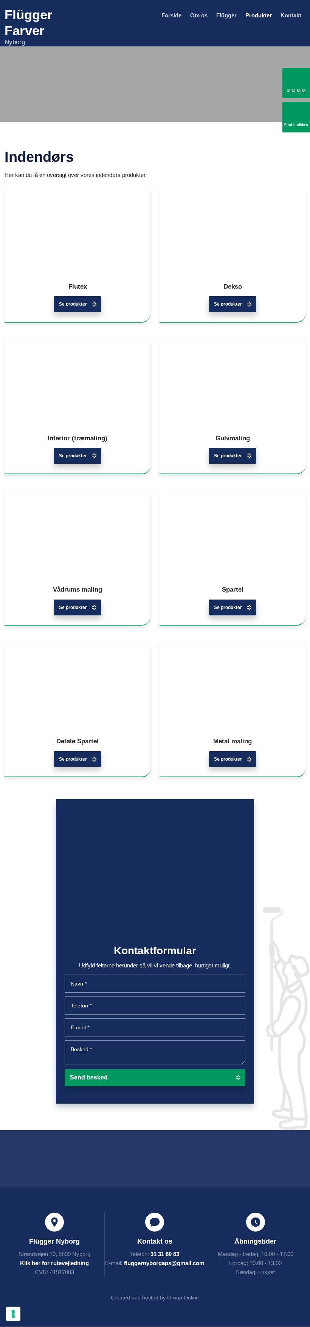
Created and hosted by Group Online (155, 1298)
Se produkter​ (73, 304)
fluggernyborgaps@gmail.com (164, 1263)
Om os (199, 15)
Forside (171, 15)
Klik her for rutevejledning (54, 1263)
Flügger (226, 15)
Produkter (258, 15)
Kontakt (291, 15)
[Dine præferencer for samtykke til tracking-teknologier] (13, 1314)
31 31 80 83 (164, 1254)
